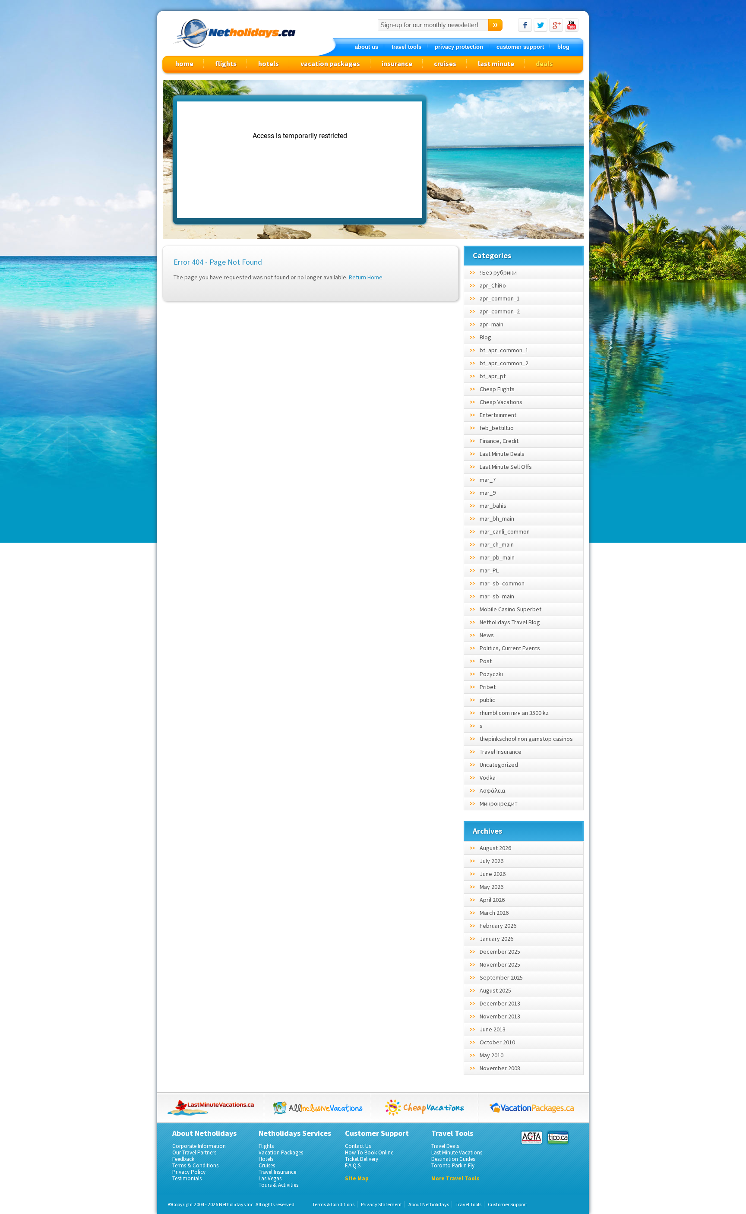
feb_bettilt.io (497, 428)
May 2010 (491, 1055)
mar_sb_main (497, 596)
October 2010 (497, 1042)
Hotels (266, 1159)
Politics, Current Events (510, 648)
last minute (496, 63)
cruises (445, 63)
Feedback (183, 1159)
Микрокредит (499, 803)
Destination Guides (453, 1159)
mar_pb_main (497, 557)
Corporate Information (199, 1146)
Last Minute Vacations (456, 1152)
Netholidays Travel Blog (510, 622)
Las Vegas (270, 1178)
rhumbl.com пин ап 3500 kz (514, 713)
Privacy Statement (381, 1204)
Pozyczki (491, 674)
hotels (268, 63)
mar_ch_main (497, 544)
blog (563, 47)
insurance (397, 63)
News (487, 635)
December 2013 (500, 1003)
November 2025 (500, 964)
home (184, 63)
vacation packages (330, 63)
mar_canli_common (505, 531)
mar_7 (488, 480)
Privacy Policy (188, 1172)
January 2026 (496, 938)
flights (226, 63)
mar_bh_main (497, 518)
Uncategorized (499, 764)
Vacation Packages (281, 1152)
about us (366, 47)
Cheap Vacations (501, 402)
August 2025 (495, 990)
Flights (266, 1146)
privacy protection (459, 47)
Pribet (488, 687)
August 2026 (495, 848)
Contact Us (358, 1146)
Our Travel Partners (194, 1152)
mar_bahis (493, 505)
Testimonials (187, 1178)
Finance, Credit (499, 441)
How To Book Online (369, 1152)
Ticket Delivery (361, 1159)
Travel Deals (445, 1146)
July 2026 (491, 861)
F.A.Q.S (352, 1165)
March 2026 (494, 913)
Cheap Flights (497, 389)
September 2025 (501, 977)
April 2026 (492, 900)
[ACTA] (532, 1137)
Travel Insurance (501, 752)
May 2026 (491, 887)
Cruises (267, 1165)
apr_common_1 (500, 298)
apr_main (491, 324)
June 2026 (493, 874)
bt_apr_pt (493, 376)
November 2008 (500, 1068)
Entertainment (498, 415)
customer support (520, 47)
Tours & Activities (278, 1185)
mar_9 (488, 492)
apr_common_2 (500, 311)
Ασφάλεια (493, 790)
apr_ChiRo (493, 285)
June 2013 (493, 1029)
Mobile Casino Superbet (510, 609)
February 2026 (498, 925)
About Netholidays (428, 1204)
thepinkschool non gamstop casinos (526, 739)
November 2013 (500, 1016)
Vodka (488, 777)
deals (544, 63)
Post (486, 661)
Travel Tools (468, 1204)
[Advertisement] (507, 160)
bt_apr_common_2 (504, 363)
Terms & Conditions (195, 1165)
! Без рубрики (498, 272)
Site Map (357, 1178)
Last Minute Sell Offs (506, 467)
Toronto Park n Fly (452, 1165)
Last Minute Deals (502, 454)
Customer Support (507, 1204)
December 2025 (500, 951)
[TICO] (557, 1137)
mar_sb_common (502, 583)
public (487, 700)
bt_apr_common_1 (504, 350)
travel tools (406, 47)
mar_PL (489, 570)
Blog (485, 337)
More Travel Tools (455, 1178)
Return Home (365, 277)
